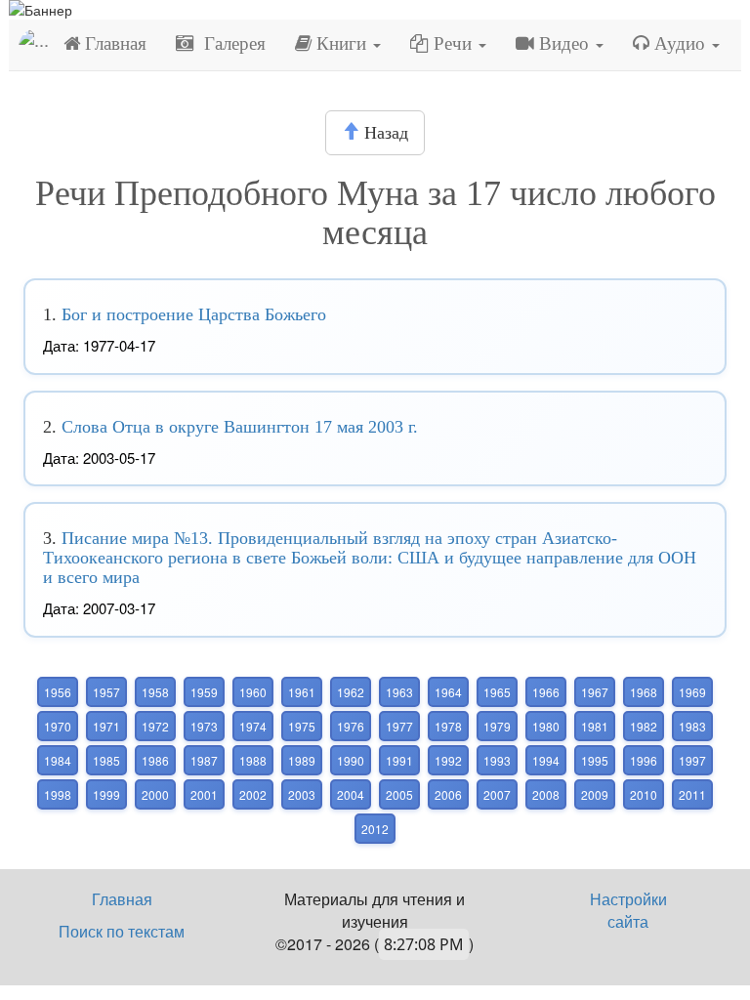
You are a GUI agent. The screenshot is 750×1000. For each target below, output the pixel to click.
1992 (448, 760)
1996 (643, 760)
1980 (546, 726)
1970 (57, 726)
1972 (155, 726)
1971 (106, 726)
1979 (497, 726)
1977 (399, 726)
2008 (546, 794)
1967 (594, 692)
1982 (643, 726)
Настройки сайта (628, 910)
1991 (399, 760)
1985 (106, 760)
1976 (350, 726)
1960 (253, 692)
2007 (497, 794)
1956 (57, 692)
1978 (448, 726)
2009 (594, 794)
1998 (57, 794)
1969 (692, 692)
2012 (375, 828)
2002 (253, 794)
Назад (383, 133)
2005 (399, 794)
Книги (341, 43)
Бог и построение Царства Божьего (194, 314)
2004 (350, 794)
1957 (106, 692)
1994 (546, 760)
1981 (594, 726)
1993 (497, 760)
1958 (155, 692)
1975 (301, 726)
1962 (350, 692)
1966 (546, 692)
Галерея (230, 43)
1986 (155, 760)
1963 (399, 692)
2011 (692, 794)
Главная (113, 43)
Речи (453, 43)
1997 (692, 760)
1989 (301, 760)
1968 (643, 692)
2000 (155, 794)
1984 (57, 760)
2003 (301, 794)
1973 (204, 726)
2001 (204, 794)
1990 (350, 760)
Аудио (679, 43)
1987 (204, 760)
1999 (106, 794)
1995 (594, 760)
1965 (497, 692)
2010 (643, 794)
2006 (448, 794)
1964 (448, 692)
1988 (253, 760)
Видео (564, 43)
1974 (253, 726)
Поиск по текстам (122, 931)
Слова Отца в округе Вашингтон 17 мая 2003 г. (240, 427)
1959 (204, 692)
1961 (301, 692)
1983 (692, 726)
